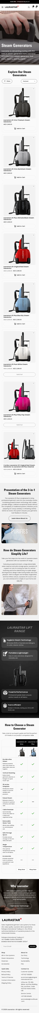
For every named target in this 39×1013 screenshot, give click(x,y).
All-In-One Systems (8, 955)
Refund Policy (6, 974)
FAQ (22, 964)
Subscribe (32, 946)
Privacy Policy (6, 972)
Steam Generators (8, 958)
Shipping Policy (6, 983)
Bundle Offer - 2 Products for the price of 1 (20, 1)
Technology (25, 958)
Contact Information (8, 980)
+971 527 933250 (26, 974)
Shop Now (21, 869)
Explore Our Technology (20, 906)
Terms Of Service (7, 977)
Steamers (5, 961)
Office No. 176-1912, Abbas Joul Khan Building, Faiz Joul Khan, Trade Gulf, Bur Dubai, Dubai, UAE (29, 986)
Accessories (5, 964)
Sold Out (20, 374)
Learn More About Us (19, 518)
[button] (2, 7)
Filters (8, 81)
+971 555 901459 (26, 996)
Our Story (24, 955)
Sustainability (25, 961)
